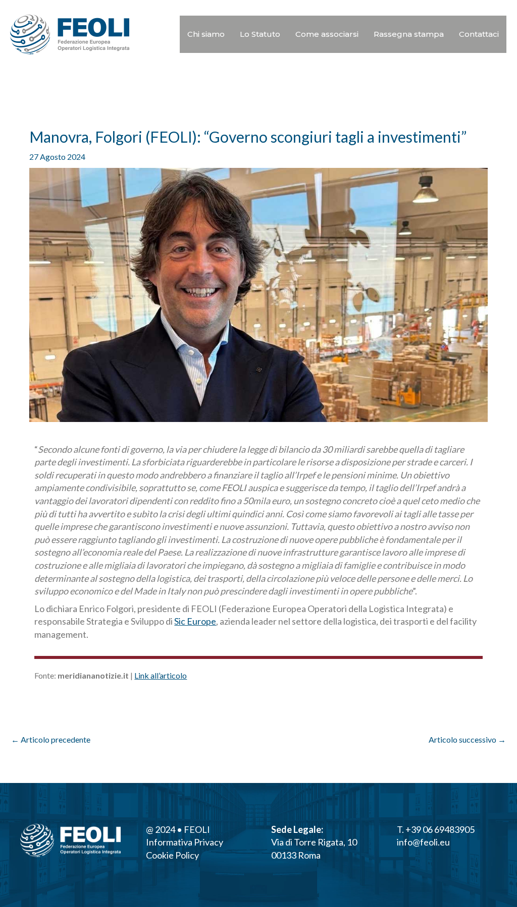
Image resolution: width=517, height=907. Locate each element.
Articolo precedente (50, 739)
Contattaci (479, 34)
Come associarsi (326, 34)
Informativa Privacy (184, 842)
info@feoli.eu (423, 842)
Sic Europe (195, 621)
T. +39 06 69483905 (436, 829)
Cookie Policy (172, 855)
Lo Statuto (260, 34)
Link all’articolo (160, 675)
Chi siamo (206, 34)
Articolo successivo (467, 739)
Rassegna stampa (409, 34)
